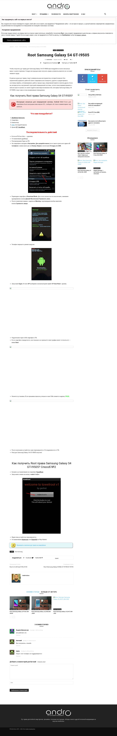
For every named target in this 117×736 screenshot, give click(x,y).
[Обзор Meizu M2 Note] (82, 97)
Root (34, 14)
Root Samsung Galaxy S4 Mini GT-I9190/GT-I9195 (58, 567)
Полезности (56, 14)
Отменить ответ (41, 662)
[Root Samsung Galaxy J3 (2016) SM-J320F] (85, 164)
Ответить (18, 635)
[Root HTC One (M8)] (82, 114)
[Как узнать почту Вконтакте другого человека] (82, 123)
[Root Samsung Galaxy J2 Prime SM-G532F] (20, 603)
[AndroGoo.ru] (58, 6)
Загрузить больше (92, 130)
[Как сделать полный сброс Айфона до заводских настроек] (85, 147)
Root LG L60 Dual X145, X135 (18, 567)
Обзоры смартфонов (71, 14)
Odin (13, 125)
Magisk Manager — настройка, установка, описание (100, 172)
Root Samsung (23, 46)
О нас (83, 14)
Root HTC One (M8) (94, 112)
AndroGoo (49, 59)
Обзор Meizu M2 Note (94, 95)
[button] (105, 14)
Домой (12, 46)
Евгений (33, 662)
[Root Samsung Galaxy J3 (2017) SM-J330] (63, 603)
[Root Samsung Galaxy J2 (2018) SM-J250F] (41, 603)
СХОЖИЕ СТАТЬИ (32, 592)
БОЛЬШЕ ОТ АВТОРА (49, 592)
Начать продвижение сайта (16, 40)
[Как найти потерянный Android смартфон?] (82, 107)
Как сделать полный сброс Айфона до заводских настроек (84, 155)
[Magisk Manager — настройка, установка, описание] (100, 164)
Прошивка (43, 14)
